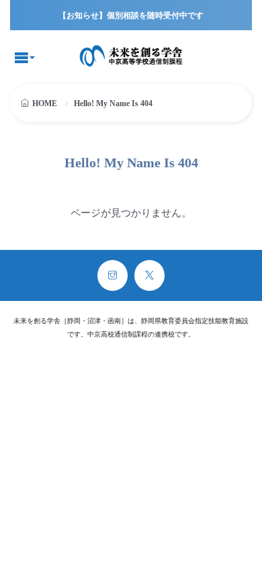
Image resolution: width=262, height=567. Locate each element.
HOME (44, 103)
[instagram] (112, 275)
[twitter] (149, 275)
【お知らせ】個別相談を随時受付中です (131, 15)
